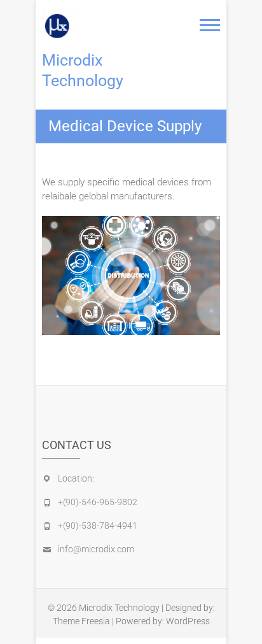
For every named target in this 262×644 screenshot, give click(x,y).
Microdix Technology (82, 70)
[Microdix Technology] (61, 24)
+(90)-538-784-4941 (97, 525)
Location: (76, 478)
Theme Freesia (81, 621)
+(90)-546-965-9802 (97, 502)
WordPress (188, 621)
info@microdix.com (96, 549)
